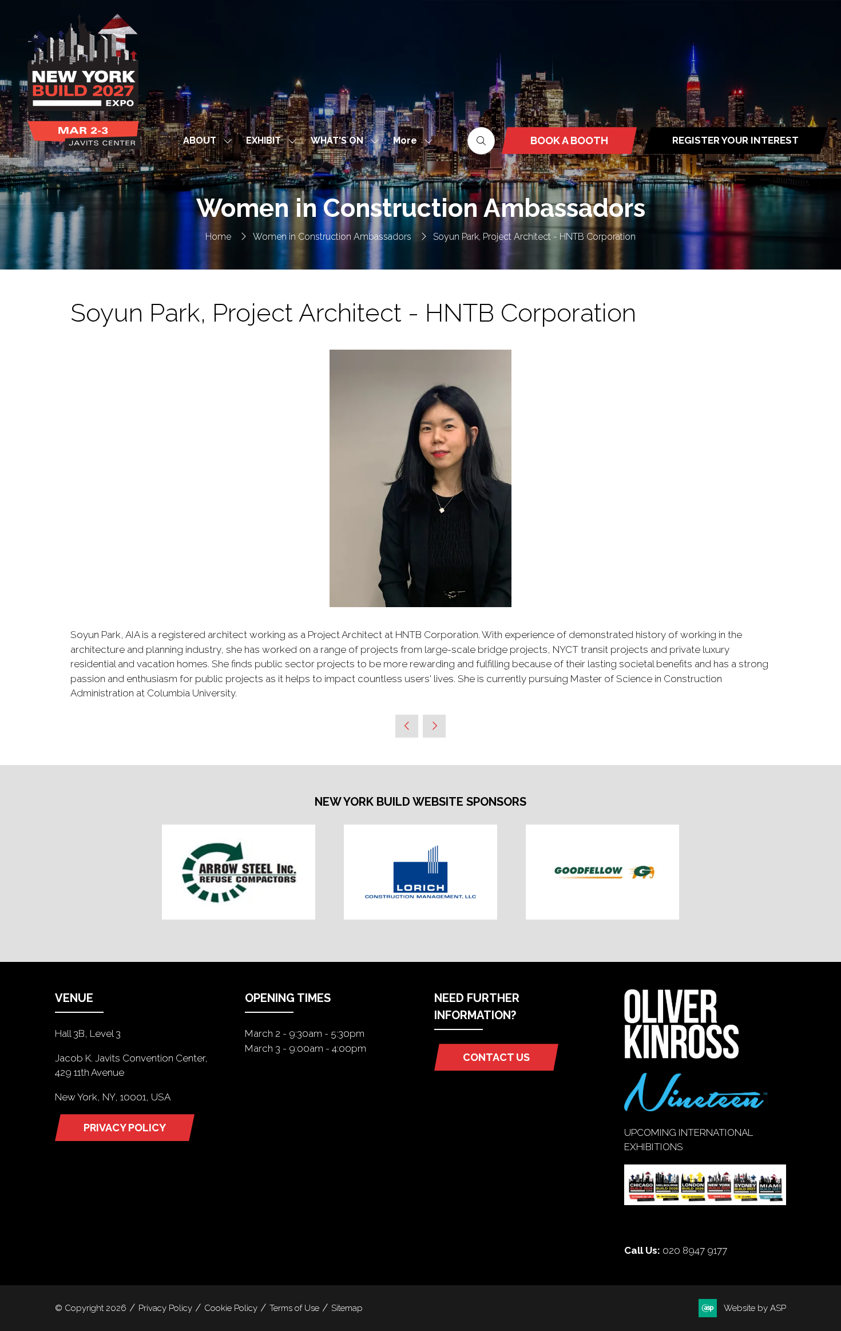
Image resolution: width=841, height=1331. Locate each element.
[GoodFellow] (602, 872)
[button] (409, 140)
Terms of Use (294, 1308)
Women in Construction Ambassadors (332, 236)
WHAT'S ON (337, 140)
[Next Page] (434, 726)
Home (218, 236)
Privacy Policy (165, 1308)
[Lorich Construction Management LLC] (420, 872)
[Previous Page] (406, 726)
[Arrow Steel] (238, 872)
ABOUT (199, 140)
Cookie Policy (230, 1308)
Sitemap (347, 1308)
